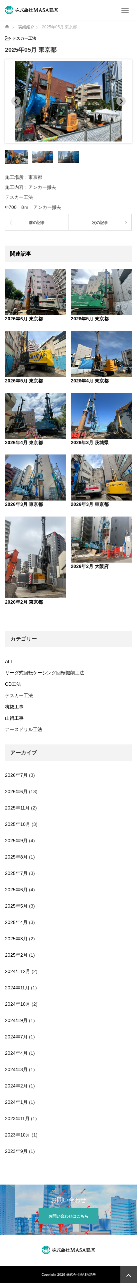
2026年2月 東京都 (24, 602)
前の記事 (37, 222)
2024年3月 (16, 1069)
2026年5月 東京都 (90, 318)
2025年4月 (16, 922)
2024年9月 (16, 1020)
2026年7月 (16, 775)
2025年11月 (17, 808)
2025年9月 (16, 840)
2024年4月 (16, 1053)
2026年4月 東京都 (90, 380)
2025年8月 (16, 857)
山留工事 (14, 718)
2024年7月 (16, 1036)
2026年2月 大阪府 (90, 566)
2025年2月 (16, 955)
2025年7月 (16, 873)
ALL (9, 661)
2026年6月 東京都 (24, 318)
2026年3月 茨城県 (90, 442)
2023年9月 (16, 1151)
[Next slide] (121, 101)
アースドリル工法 (23, 729)
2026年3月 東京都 (24, 504)
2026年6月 (16, 791)
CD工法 (13, 684)
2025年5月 (16, 906)
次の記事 (100, 222)
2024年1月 (16, 1102)
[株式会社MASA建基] (31, 9)
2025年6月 (16, 889)
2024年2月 (16, 1085)
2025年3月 (16, 938)
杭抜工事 (14, 706)
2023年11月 (17, 1118)
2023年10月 (17, 1135)
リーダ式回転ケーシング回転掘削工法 (44, 672)
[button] (16, 157)
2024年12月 (17, 971)
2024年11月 (17, 987)
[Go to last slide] (16, 101)
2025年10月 (17, 824)
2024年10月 (17, 1004)
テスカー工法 (19, 695)
